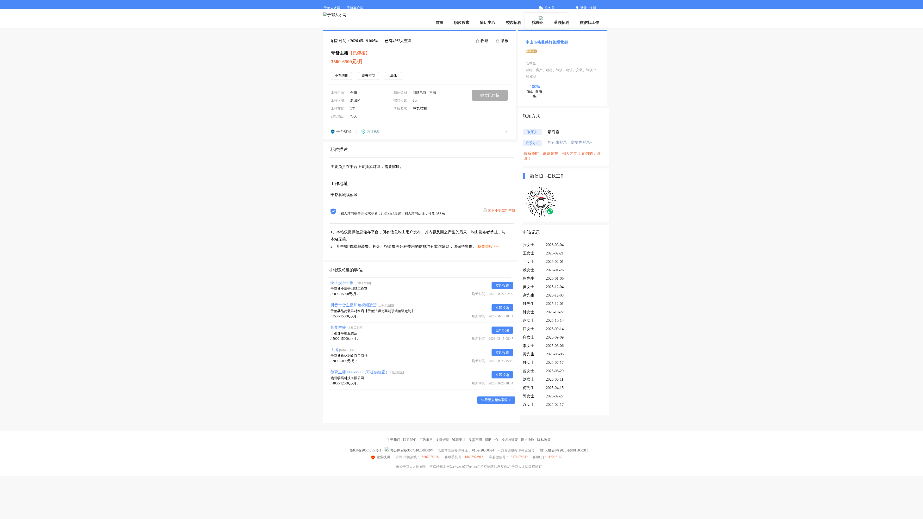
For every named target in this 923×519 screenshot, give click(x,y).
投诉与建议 (509, 440)
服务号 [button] (549, 8)
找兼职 (537, 22)
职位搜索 (461, 22)
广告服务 (426, 440)
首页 (439, 22)
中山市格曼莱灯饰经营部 (547, 42)
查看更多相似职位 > (496, 400)
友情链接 (442, 440)
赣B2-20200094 (483, 450)
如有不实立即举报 (501, 210)
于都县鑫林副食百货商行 (349, 356)
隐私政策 (544, 440)
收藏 (484, 41)
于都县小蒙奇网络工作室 (349, 288)
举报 (504, 41)
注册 (592, 8)
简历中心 (487, 22)
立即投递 (502, 285)
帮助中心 (491, 440)
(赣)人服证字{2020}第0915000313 (563, 450)
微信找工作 (589, 22)
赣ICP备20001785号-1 (365, 450)
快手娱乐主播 (351, 283)
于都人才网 (332, 8)
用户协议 (527, 440)
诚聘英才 (459, 440)
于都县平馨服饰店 (344, 333)
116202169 (554, 457)
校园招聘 (513, 22)
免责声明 (475, 440)
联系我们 (410, 440)
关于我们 (393, 440)
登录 (583, 8)
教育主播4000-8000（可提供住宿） (367, 372)
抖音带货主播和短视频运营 (362, 305)
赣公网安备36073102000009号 (412, 450)
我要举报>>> (488, 246)
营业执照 (383, 457)
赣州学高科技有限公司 (347, 378)
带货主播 (347, 327)
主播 (343, 350)
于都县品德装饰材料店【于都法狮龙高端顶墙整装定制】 (373, 311)
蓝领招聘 (561, 22)
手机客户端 (355, 8)
